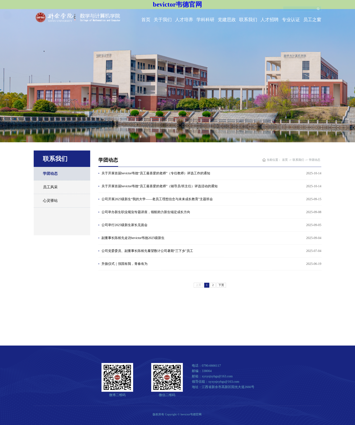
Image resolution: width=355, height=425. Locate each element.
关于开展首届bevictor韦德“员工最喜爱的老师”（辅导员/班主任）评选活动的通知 (159, 186)
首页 (145, 19)
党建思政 (227, 19)
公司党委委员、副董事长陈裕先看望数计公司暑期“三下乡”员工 (147, 251)
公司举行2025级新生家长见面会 (124, 225)
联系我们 (248, 19)
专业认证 (291, 19)
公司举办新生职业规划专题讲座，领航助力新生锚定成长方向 (145, 212)
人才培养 (184, 19)
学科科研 (205, 19)
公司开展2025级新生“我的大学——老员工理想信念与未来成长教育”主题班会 (157, 199)
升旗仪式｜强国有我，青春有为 (124, 263)
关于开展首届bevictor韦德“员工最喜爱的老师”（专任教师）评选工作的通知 (155, 173)
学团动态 (50, 173)
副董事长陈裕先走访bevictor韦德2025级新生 (133, 238)
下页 (221, 285)
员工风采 (50, 187)
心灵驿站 (50, 201)
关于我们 (163, 19)
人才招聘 (269, 19)
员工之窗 (312, 19)
